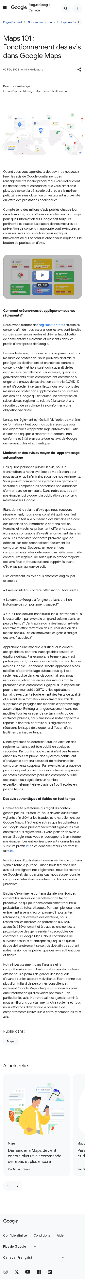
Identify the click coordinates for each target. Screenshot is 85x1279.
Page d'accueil (12, 22)
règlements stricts (52, 325)
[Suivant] (79, 22)
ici (27, 846)
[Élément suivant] (18, 1186)
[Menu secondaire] (77, 8)
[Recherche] (66, 8)
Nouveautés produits (41, 22)
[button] (79, 69)
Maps (10, 1041)
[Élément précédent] (8, 1186)
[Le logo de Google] (10, 1221)
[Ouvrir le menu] (4, 7)
